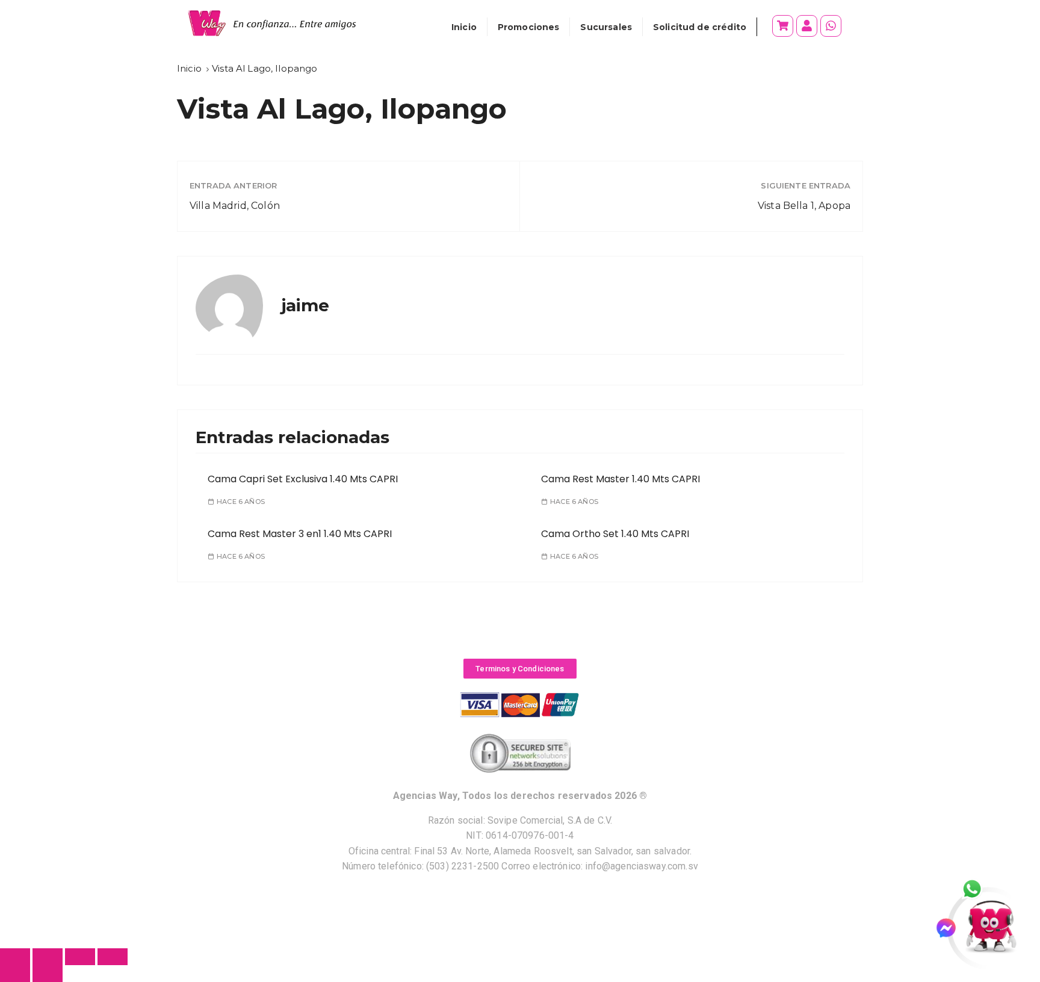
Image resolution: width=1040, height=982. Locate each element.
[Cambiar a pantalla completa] (47, 956)
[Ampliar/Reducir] (15, 956)
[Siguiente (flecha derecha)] (47, 973)
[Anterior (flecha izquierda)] (15, 973)
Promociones (529, 27)
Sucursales (606, 27)
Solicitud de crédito (699, 27)
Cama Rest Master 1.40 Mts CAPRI (620, 479)
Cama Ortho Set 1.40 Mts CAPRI (615, 534)
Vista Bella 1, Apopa (804, 205)
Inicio (464, 27)
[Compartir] (80, 956)
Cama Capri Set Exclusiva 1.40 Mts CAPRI (303, 479)
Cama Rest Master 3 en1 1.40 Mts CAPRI (300, 534)
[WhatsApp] (978, 889)
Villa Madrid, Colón (235, 205)
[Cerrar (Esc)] (113, 956)
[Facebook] (951, 928)
